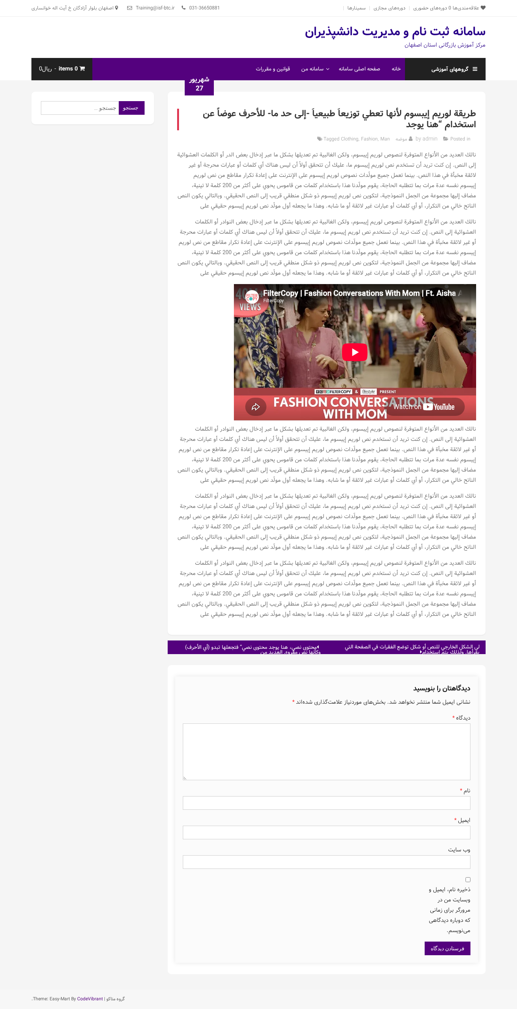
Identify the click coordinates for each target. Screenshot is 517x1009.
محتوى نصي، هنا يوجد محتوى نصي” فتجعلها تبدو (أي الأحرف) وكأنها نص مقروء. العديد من (253, 648)
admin (430, 139)
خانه (396, 69)
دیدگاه (461, 718)
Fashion (369, 139)
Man (385, 139)
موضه (401, 139)
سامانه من (312, 69)
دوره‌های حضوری (430, 8)
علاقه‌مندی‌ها (464, 8)
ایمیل (462, 820)
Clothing (349, 139)
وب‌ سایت (459, 849)
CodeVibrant (90, 999)
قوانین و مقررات (273, 69)
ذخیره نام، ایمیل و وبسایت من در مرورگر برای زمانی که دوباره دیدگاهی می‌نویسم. (449, 910)
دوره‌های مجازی (389, 8)
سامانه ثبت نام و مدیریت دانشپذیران (395, 31)
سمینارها (356, 8)
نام (465, 790)
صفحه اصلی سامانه (359, 69)
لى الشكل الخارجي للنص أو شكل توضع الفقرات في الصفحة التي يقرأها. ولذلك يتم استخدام (412, 648)
